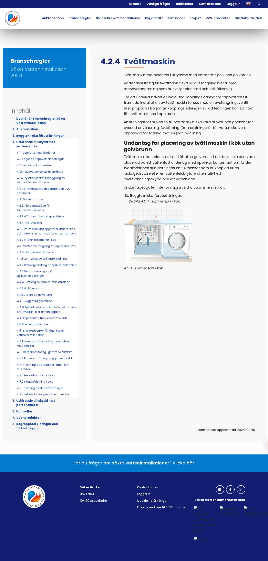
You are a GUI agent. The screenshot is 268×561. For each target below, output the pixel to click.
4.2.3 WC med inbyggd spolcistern (40, 216)
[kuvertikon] (220, 490)
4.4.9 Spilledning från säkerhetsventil (42, 318)
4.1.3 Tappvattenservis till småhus (40, 172)
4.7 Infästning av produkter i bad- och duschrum (43, 367)
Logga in (233, 4)
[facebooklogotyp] (230, 490)
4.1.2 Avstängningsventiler (34, 165)
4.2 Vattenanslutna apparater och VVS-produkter (44, 191)
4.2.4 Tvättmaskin (29, 223)
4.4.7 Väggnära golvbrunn (35, 301)
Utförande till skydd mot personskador (35, 403)
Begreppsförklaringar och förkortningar (37, 426)
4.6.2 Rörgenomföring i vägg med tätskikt (45, 358)
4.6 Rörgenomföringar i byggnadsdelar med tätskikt (43, 343)
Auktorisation (53, 18)
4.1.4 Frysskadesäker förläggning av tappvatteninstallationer (41, 180)
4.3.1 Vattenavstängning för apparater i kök (46, 246)
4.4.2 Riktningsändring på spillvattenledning (46, 265)
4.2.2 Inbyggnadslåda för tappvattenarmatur (34, 208)
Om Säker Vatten (248, 18)
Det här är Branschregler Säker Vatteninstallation (41, 121)
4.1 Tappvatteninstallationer (36, 153)
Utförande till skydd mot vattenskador (35, 144)
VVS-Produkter (218, 18)
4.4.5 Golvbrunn (28, 288)
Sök (260, 4)
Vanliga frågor (158, 4)
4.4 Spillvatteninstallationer (35, 252)
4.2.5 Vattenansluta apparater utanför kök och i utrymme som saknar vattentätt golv (46, 231)
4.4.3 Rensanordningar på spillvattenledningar (34, 273)
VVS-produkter (28, 418)
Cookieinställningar (152, 500)
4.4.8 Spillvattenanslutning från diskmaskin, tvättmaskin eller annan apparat (46, 309)
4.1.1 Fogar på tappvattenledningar (40, 159)
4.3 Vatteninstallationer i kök (36, 240)
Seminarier (176, 18)
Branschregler (79, 18)
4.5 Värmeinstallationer (33, 324)
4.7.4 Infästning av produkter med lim (43, 394)
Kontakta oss (210, 4)
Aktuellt (135, 4)
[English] (249, 4)
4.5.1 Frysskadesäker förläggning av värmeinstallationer (41, 333)
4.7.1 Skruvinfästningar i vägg (36, 375)
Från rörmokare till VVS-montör (161, 507)
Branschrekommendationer (118, 18)
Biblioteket (184, 4)
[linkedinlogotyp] (241, 490)
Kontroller (24, 411)
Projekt (195, 18)
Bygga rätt (154, 18)
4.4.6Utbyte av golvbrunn (34, 295)
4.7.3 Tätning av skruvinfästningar (40, 388)
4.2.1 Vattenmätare (30, 199)
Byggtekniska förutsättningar (40, 136)
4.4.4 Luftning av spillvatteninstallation (43, 282)
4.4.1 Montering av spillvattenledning (42, 259)
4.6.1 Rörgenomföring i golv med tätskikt (44, 352)
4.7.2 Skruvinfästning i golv (35, 382)
